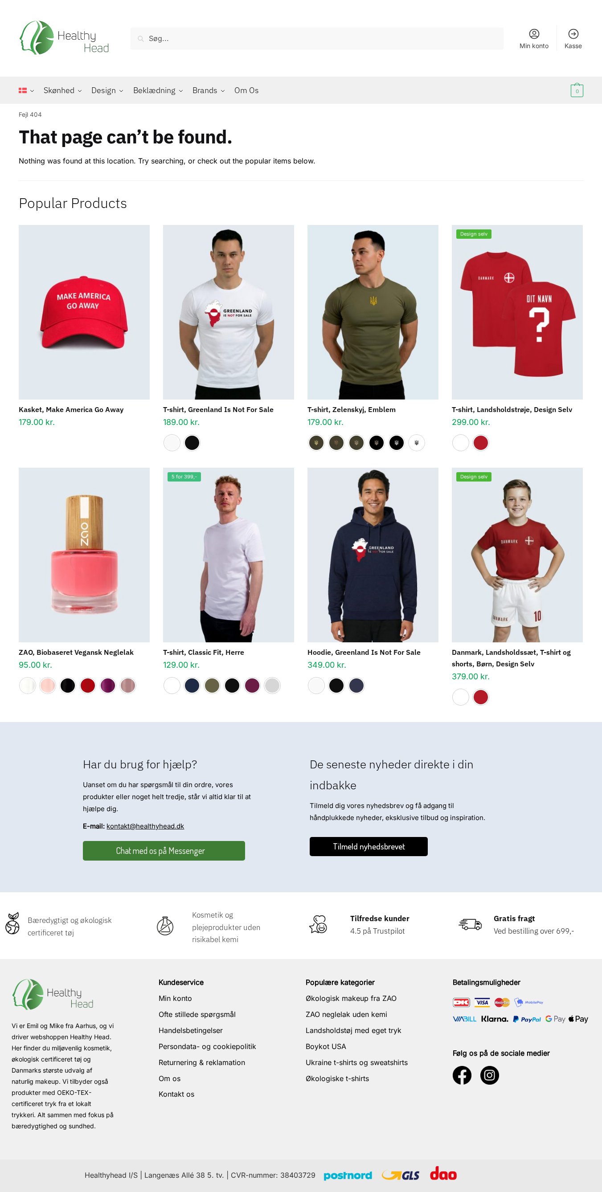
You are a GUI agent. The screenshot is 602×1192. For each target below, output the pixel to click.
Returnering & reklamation (202, 1062)
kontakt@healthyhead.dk (145, 826)
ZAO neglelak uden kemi (346, 1014)
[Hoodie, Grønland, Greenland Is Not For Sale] (372, 555)
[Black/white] (396, 443)
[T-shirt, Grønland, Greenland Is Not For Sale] (228, 312)
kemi (229, 939)
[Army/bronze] (336, 443)
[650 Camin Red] (88, 685)
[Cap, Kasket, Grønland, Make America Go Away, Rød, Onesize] (84, 312)
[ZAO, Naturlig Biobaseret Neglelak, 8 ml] (84, 555)
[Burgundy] (252, 685)
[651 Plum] (108, 685)
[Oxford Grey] (272, 685)
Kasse (573, 45)
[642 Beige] (48, 685)
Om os (169, 1078)
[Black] (192, 443)
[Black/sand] (376, 443)
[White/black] (417, 443)
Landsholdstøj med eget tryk (353, 1030)
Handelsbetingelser (191, 1030)
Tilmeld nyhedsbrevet (369, 846)
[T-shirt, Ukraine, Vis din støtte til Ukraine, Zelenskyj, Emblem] (372, 312)
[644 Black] (68, 685)
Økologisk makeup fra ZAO (351, 998)
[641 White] (28, 685)
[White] (172, 443)
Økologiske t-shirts (337, 1078)
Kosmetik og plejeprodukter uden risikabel (226, 927)
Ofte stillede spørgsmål (197, 1014)
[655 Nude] (128, 685)
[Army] (212, 685)
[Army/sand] (356, 443)
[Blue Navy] (192, 685)
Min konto (534, 45)
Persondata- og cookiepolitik (207, 1046)
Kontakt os (176, 1094)
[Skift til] (29, 90)
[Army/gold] (316, 443)
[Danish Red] (481, 443)
